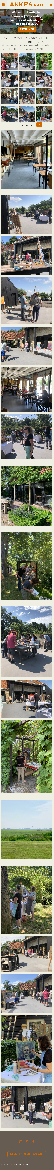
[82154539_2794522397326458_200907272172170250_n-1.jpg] (9, 61)
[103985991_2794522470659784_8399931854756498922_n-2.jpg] (44, 78)
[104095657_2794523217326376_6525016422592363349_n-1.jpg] (44, 96)
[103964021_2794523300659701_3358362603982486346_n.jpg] (44, 61)
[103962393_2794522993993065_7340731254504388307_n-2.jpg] (27, 61)
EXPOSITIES (20, 38)
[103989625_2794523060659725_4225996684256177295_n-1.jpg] (9, 96)
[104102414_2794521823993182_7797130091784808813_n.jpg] (27, 113)
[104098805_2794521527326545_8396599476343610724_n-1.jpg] (9, 113)
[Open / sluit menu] (3, 4)
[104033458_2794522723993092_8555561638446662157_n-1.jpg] (27, 96)
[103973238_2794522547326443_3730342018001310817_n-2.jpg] (9, 78)
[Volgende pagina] (39, 124)
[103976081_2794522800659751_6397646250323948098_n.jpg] (27, 78)
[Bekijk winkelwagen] (50, 4)
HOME (5, 38)
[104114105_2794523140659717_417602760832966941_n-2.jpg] (44, 113)
